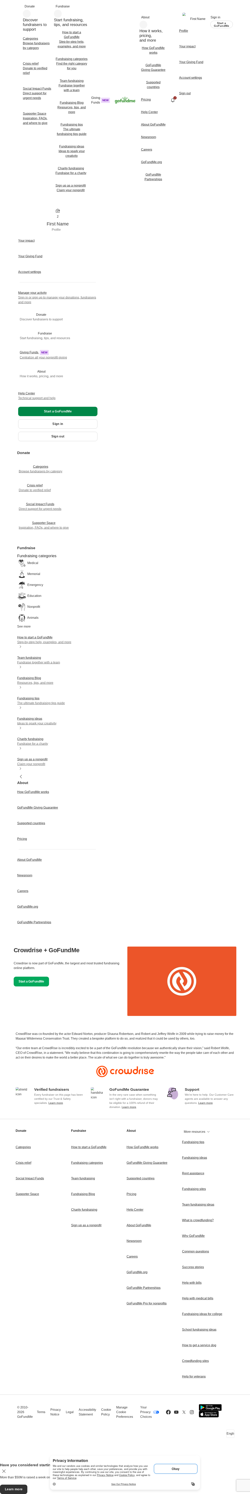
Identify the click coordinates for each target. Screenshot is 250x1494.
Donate (30, 6)
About (145, 17)
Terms (41, 1412)
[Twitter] (184, 1412)
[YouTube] (176, 1412)
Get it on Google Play (210, 1407)
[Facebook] (168, 1412)
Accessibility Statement (87, 1412)
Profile (56, 229)
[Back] (21, 447)
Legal (70, 1412)
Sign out (57, 436)
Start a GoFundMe (221, 24)
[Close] (22, 204)
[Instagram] (192, 1412)
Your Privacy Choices (146, 1412)
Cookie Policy (106, 1412)
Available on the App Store (209, 1414)
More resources (194, 1131)
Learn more (55, 1102)
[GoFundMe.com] (125, 100)
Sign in (215, 17)
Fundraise (63, 6)
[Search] (19, 7)
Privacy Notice (55, 1412)
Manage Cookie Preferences (124, 1412)
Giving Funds (100, 100)
